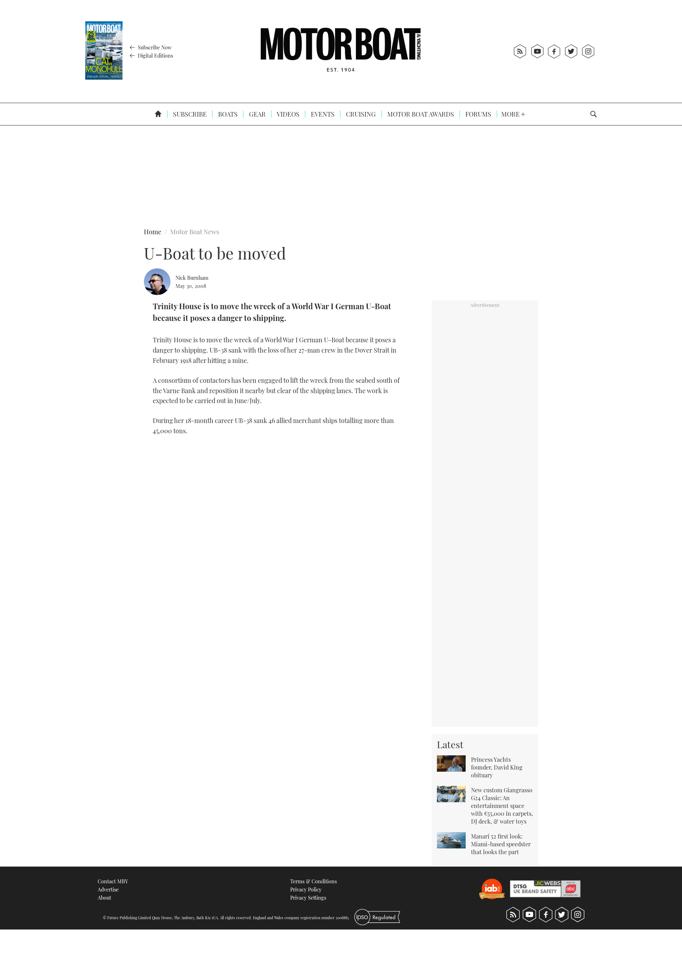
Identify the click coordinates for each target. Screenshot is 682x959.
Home (152, 231)
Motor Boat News (194, 231)
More (511, 114)
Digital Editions (154, 55)
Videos (287, 114)
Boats (227, 114)
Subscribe (189, 114)
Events (322, 114)
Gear (257, 114)
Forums (477, 114)
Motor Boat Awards (420, 114)
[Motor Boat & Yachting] (341, 51)
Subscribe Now (154, 47)
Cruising (360, 114)
